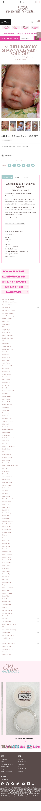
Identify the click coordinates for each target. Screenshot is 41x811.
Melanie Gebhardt (7, 521)
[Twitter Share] (19, 165)
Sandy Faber (5, 596)
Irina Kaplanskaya (7, 427)
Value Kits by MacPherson (9, 302)
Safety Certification (6, 771)
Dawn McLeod (6, 382)
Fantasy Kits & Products (9, 624)
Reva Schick (5, 590)
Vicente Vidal (6, 518)
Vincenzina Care (7, 538)
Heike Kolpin (6, 546)
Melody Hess (6, 571)
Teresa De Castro (7, 524)
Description (7, 177)
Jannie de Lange (6, 552)
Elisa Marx (5, 535)
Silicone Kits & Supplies (8, 643)
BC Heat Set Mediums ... (20, 738)
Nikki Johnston (6, 582)
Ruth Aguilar (5, 343)
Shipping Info (21, 764)
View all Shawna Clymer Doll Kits (14, 223)
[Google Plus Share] (14, 165)
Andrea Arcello (6, 454)
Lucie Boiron (6, 460)
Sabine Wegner (6, 346)
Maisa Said (5, 355)
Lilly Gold (5, 443)
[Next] (36, 81)
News (2, 762)
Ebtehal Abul (6, 432)
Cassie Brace (6, 371)
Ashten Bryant (6, 507)
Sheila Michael (6, 604)
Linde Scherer (6, 471)
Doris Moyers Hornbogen (10, 466)
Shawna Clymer (20, 161)
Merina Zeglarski (7, 593)
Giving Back (4, 779)
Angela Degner (6, 330)
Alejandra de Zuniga (8, 316)
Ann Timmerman (7, 477)
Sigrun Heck (5, 549)
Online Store (4, 759)
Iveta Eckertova (6, 502)
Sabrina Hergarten (7, 421)
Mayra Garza (6, 504)
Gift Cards (5, 627)
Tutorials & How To (7, 649)
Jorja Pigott (5, 393)
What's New (5, 652)
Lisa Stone (5, 493)
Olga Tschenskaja (7, 380)
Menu (6, 22)
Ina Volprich (5, 468)
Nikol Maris (5, 424)
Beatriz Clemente (7, 319)
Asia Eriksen (5, 441)
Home (8, 57)
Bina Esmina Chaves (7, 338)
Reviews (17, 177)
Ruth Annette (6, 479)
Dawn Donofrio (6, 527)
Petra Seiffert (6, 402)
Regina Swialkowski (7, 588)
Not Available (6, 140)
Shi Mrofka (5, 410)
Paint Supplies (6, 632)
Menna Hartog (6, 396)
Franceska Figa (6, 574)
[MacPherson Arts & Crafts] (20, 11)
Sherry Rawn (5, 407)
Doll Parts (5, 618)
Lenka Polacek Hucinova (9, 438)
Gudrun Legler (6, 543)
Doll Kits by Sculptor (8, 313)
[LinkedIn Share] (23, 165)
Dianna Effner (6, 474)
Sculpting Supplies (7, 641)
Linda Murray (6, 568)
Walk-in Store (5, 766)
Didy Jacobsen (6, 532)
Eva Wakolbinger (7, 513)
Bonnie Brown (6, 515)
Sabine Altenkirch (7, 405)
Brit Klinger (5, 368)
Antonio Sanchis (7, 457)
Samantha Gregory (7, 429)
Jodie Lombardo (7, 488)
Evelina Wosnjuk (6, 540)
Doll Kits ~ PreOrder (8, 299)
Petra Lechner (6, 399)
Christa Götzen (6, 374)
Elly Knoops (5, 385)
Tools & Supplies (7, 646)
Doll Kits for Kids (7, 613)
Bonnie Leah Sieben (8, 366)
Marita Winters (6, 565)
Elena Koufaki (6, 332)
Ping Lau (4, 585)
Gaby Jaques (6, 360)
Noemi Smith (6, 463)
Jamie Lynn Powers (7, 482)
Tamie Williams (6, 324)
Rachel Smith (6, 496)
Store (15, 57)
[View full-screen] (37, 66)
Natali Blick (5, 576)
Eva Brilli (4, 388)
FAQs (19, 766)
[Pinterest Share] (28, 165)
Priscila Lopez (6, 357)
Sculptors (3, 769)
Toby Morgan (6, 413)
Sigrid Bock (5, 510)
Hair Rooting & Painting (9, 630)
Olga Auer (5, 579)
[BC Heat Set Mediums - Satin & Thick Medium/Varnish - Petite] (20, 708)
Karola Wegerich (7, 554)
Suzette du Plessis (7, 418)
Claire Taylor (6, 352)
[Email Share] (33, 165)
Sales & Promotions (7, 638)
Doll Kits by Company (8, 310)
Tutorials (20, 771)
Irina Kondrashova (7, 335)
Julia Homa (5, 452)
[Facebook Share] (9, 165)
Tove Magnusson (7, 485)
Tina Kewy (5, 607)
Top (39, 36)
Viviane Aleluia (6, 529)
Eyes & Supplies (6, 621)
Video (26, 177)
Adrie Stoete (6, 363)
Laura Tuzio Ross (7, 563)
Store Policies (22, 762)
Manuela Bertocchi (7, 499)
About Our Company (7, 764)
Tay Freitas (5, 490)
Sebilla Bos (5, 599)
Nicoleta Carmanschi (8, 446)
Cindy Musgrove (7, 377)
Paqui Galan (5, 321)
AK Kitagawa (6, 435)
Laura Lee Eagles (7, 560)
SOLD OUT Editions (20, 59)
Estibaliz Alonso (6, 327)
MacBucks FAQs (22, 769)
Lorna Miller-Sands (7, 349)
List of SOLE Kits (6, 655)
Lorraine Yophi (6, 557)
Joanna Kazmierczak (8, 391)
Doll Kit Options (6, 616)
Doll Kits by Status (26, 57)
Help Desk (20, 759)
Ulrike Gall (5, 416)
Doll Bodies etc (6, 307)
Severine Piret (6, 449)
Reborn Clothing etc (8, 635)
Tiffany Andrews (7, 341)
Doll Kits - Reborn (7, 305)
